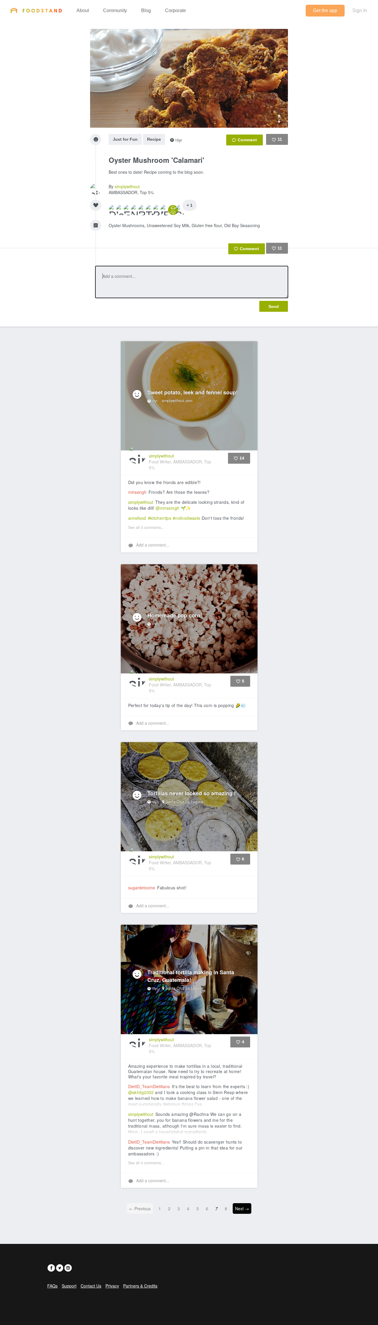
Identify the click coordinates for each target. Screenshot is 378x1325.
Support (69, 1286)
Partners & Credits (140, 1286)
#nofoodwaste (187, 518)
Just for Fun (125, 139)
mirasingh (137, 492)
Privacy (112, 1286)
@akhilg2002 (141, 1092)
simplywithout (127, 186)
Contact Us (91, 1286)
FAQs (52, 1286)
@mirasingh (167, 508)
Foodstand (36, 10)
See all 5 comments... (146, 527)
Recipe (154, 139)
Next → (242, 1208)
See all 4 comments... (146, 1162)
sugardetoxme (141, 888)
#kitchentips (160, 518)
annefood (137, 518)
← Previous (140, 1208)
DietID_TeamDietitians (149, 1086)
